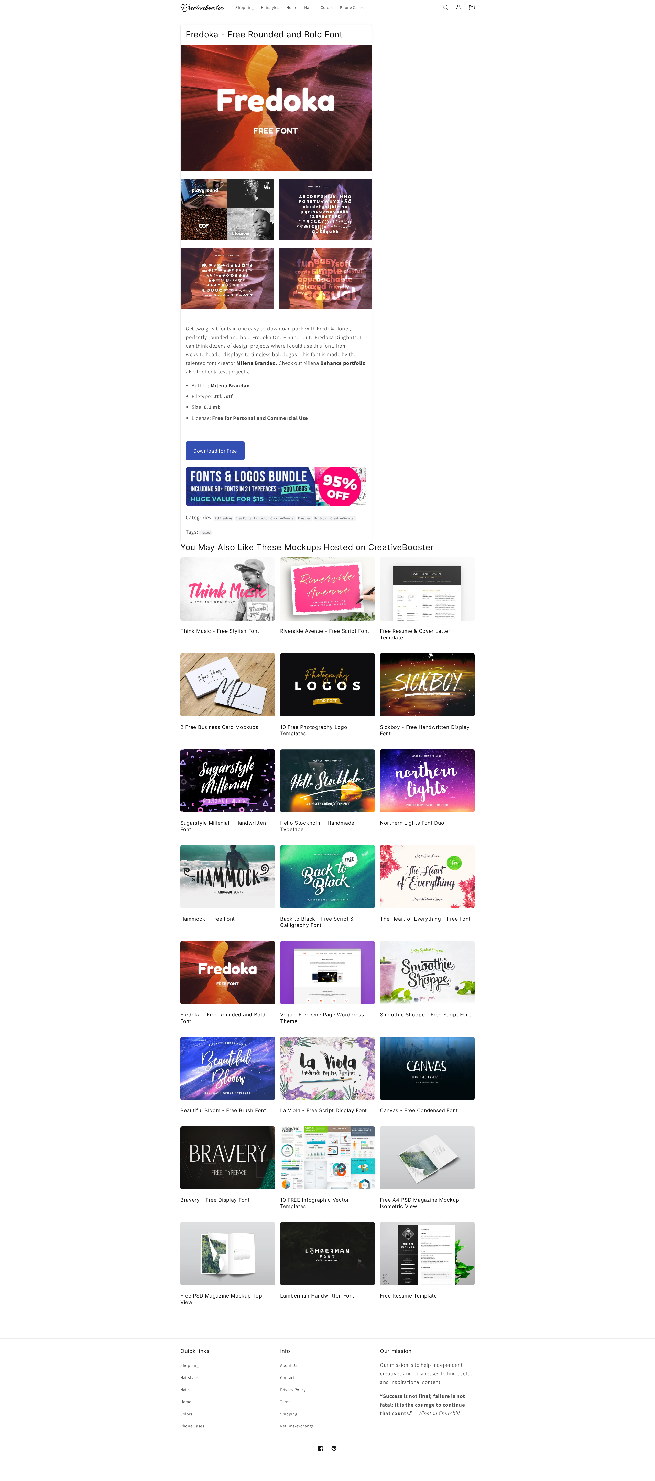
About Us (288, 1365)
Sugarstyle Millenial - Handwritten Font (223, 826)
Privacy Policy (293, 1389)
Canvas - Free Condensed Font (419, 1110)
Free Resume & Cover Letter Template (415, 634)
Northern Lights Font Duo (412, 823)
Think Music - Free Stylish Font (219, 631)
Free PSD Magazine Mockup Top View (221, 1299)
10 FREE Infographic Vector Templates (314, 1203)
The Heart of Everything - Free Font (425, 919)
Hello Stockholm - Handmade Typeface (317, 826)
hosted (205, 532)
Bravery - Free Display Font (215, 1200)
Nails (185, 1389)
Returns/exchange (297, 1426)
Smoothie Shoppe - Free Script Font (425, 1015)
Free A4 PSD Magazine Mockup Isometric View (419, 1203)
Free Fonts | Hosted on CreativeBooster (265, 518)
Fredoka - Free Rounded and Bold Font (222, 1018)
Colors (186, 1414)
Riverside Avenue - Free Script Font (324, 631)
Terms (285, 1401)
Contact (287, 1377)
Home (185, 1401)
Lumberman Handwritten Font (317, 1296)
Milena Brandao (230, 385)
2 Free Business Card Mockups (219, 727)
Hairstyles (189, 1377)
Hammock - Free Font (207, 919)
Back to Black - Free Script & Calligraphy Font (317, 922)
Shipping (288, 1414)
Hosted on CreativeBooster (334, 518)
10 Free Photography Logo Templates (313, 730)
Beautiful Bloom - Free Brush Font (223, 1110)
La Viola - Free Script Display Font (323, 1110)
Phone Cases (192, 1426)
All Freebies (223, 518)
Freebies (304, 518)
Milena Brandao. (256, 363)
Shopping (189, 1365)
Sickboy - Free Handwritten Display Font (425, 730)
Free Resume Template (408, 1296)
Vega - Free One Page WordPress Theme (322, 1018)
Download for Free (215, 450)
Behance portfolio (343, 363)
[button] (445, 7)
